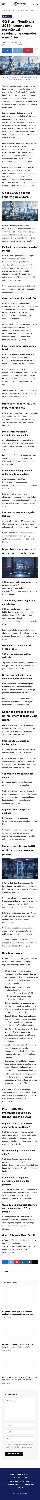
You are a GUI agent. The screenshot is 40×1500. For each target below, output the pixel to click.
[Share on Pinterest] (28, 50)
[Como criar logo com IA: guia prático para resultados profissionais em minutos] (20, 1364)
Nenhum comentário (10, 45)
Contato (20, 1487)
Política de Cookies (19, 1478)
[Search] (36, 3)
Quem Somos (22, 1474)
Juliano (6, 42)
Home (4, 10)
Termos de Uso (28, 1484)
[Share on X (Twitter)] (18, 50)
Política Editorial (11, 1484)
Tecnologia (7, 16)
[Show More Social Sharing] (36, 50)
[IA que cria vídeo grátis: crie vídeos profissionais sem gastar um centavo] (20, 1298)
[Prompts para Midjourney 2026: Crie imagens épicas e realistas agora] (20, 1331)
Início (12, 1474)
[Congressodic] (20, 3)
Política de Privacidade (19, 1481)
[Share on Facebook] (7, 50)
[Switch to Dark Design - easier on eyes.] (33, 4)
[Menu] (3, 3)
